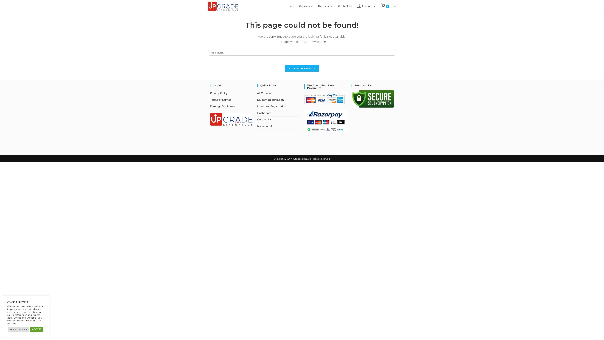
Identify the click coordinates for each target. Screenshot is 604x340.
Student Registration (270, 99)
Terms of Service (220, 99)
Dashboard (264, 113)
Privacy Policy (219, 93)
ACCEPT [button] (36, 329)
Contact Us (264, 119)
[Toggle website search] (395, 6)
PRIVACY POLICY (18, 329)
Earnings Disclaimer (222, 106)
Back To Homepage (302, 68)
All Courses (264, 93)
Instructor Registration (271, 106)
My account (264, 126)
